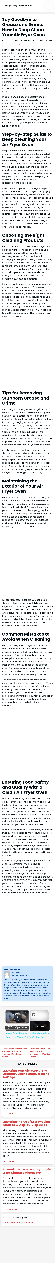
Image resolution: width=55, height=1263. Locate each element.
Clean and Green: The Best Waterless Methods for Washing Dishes (40, 1052)
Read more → (9, 1113)
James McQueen (17, 45)
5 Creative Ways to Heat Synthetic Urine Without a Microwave (26, 1171)
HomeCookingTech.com (20, 1217)
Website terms (17, 1222)
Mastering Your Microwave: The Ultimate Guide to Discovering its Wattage (25, 1074)
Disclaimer (29, 1222)
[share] (25, 1013)
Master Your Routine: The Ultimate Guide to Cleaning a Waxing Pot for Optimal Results (17, 1013)
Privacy (6, 1222)
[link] (9, 1014)
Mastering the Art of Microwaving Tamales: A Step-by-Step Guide (26, 1123)
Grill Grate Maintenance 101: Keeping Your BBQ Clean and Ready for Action (14, 1052)
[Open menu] (49, 5)
